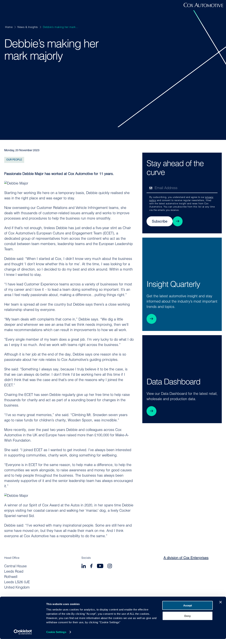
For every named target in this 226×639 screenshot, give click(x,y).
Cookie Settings (56, 632)
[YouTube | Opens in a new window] (100, 566)
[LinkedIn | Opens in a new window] (83, 566)
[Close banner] (220, 602)
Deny (187, 615)
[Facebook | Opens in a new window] (91, 566)
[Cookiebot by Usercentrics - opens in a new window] (22, 632)
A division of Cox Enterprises (186, 558)
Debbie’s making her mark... (60, 27)
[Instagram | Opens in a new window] (110, 566)
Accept (187, 605)
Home (9, 27)
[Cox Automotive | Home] (203, 6)
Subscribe (159, 221)
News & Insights (27, 27)
